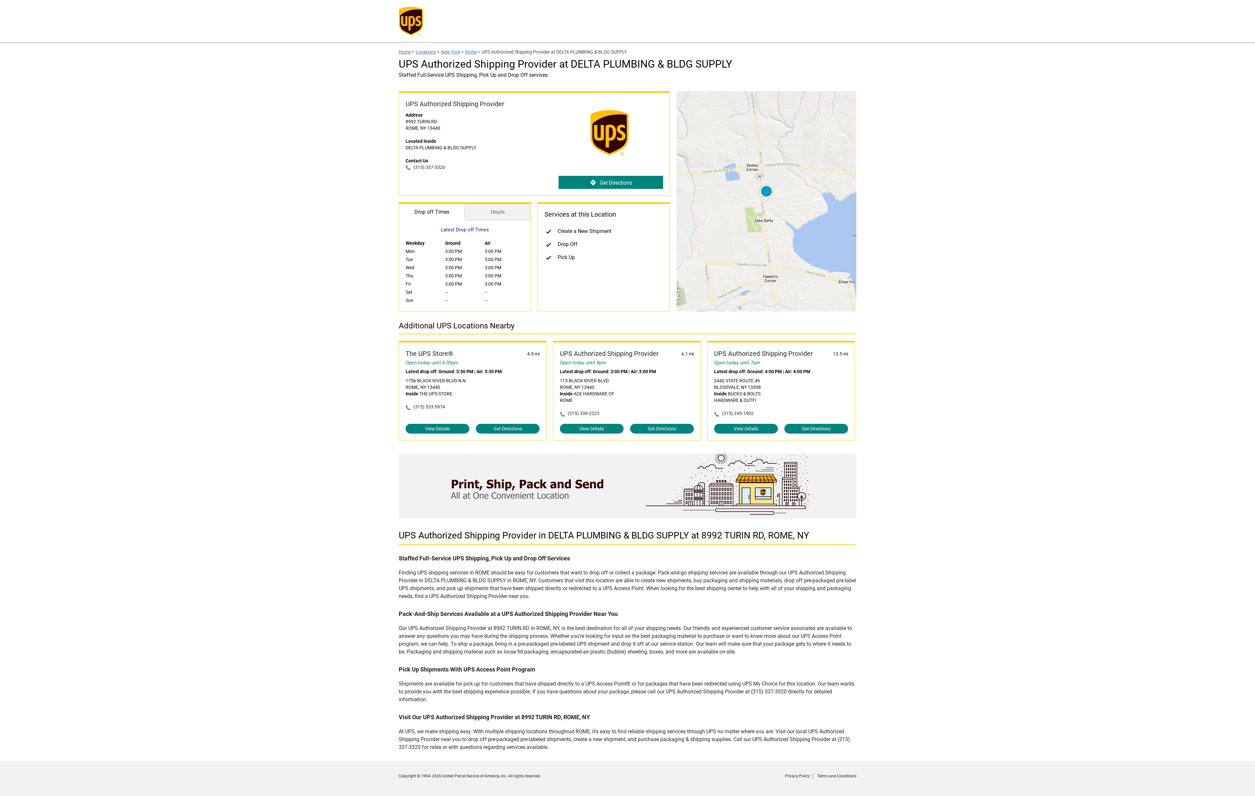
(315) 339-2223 (583, 413)
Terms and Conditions (836, 776)
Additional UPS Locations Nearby (456, 325)
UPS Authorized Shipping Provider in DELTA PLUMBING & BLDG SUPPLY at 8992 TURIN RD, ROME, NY (604, 535)
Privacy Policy (797, 776)
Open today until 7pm (737, 363)
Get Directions (616, 183)
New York (450, 52)
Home (405, 52)
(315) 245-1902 (738, 413)
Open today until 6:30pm (432, 363)
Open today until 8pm (583, 363)
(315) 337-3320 (429, 167)
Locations (426, 52)
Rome (471, 52)
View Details (437, 428)
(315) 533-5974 (429, 406)
